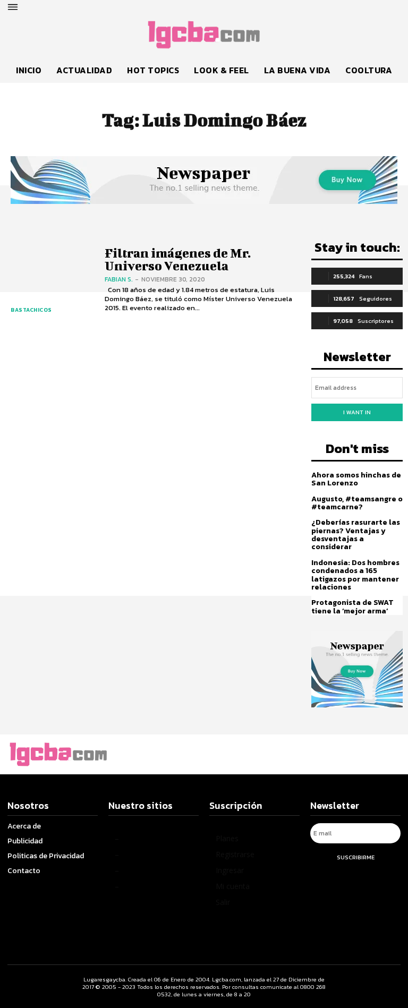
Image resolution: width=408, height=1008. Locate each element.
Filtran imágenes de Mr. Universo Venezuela (178, 258)
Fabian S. (119, 279)
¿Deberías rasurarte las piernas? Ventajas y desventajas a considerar (355, 534)
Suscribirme (356, 857)
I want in (357, 412)
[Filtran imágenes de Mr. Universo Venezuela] (49, 280)
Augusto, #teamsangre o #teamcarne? (357, 502)
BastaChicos (31, 310)
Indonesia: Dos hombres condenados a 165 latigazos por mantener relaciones (355, 575)
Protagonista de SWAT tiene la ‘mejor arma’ (352, 606)
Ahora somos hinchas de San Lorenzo (356, 479)
